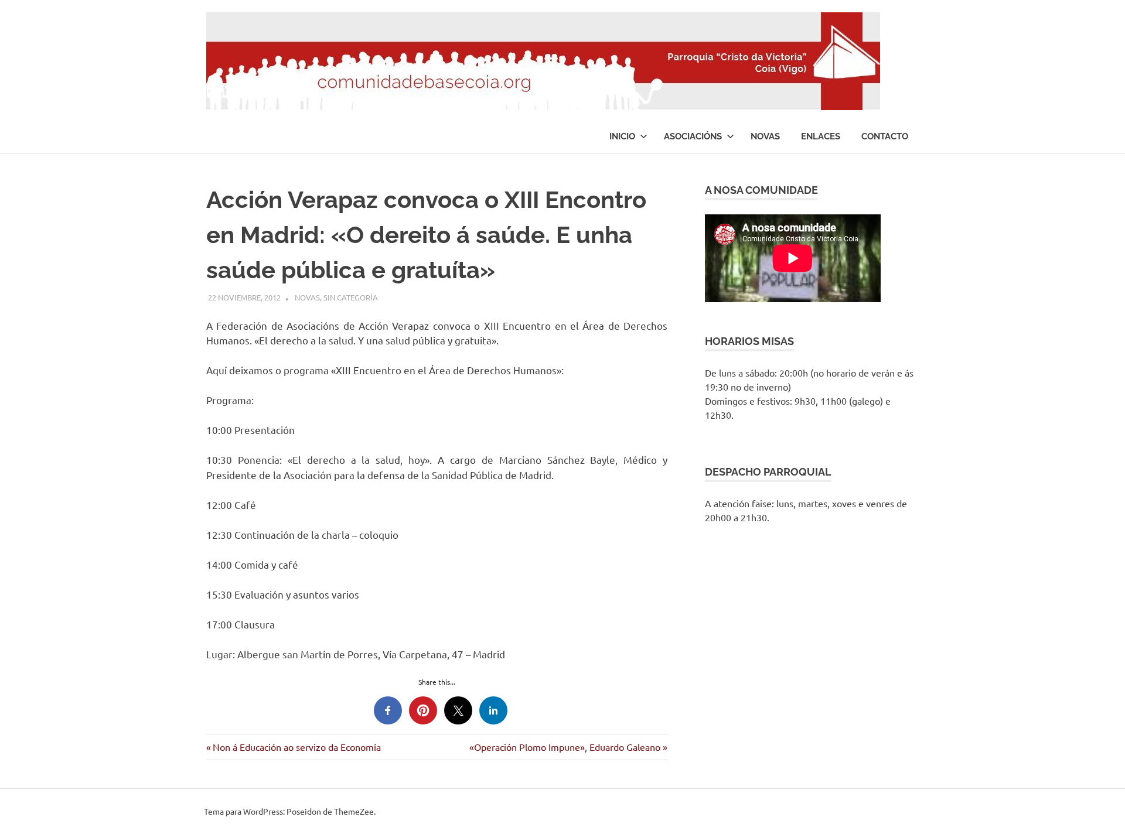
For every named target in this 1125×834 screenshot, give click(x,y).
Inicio (622, 136)
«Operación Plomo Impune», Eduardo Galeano (564, 747)
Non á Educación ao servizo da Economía (296, 747)
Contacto (884, 136)
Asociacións (693, 136)
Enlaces (820, 136)
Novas (765, 136)
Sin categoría (350, 297)
